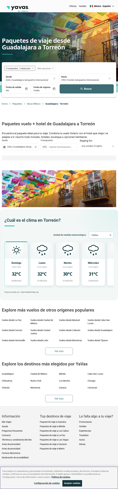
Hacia (64, 77)
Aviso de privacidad (11, 444)
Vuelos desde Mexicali (69, 320)
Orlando (6, 387)
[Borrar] (54, 78)
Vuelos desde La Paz (12, 320)
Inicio (5, 103)
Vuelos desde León (39, 340)
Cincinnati (92, 387)
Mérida (62, 374)
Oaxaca (62, 387)
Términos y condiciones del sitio (17, 439)
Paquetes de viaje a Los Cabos (54, 431)
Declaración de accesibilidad (15, 457)
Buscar (88, 88)
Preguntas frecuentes (12, 431)
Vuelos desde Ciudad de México (41, 322)
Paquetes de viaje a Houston (53, 444)
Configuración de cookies (47, 483)
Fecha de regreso (41, 87)
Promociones (85, 422)
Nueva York (35, 381)
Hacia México (33, 103)
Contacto (6, 435)
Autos (82, 439)
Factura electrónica (11, 453)
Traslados (83, 435)
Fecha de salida (13, 87)
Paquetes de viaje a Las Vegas (54, 439)
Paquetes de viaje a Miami (52, 448)
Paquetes (17, 103)
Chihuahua (7, 381)
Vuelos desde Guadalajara (100, 330)
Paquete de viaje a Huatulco (53, 422)
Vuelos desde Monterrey (70, 340)
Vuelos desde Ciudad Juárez (40, 332)
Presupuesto (47, 140)
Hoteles (82, 6)
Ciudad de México (38, 374)
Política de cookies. (61, 477)
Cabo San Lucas (95, 374)
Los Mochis (64, 381)
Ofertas (73, 6)
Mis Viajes (6, 422)
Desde (9, 77)
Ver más (59, 351)
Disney (82, 444)
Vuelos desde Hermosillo (13, 340)
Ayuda (5, 426)
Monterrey (35, 387)
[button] (15, 90)
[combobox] (20, 146)
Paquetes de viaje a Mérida (52, 426)
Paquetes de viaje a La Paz (52, 435)
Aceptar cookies (72, 483)
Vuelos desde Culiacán (69, 330)
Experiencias (85, 431)
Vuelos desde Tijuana (98, 340)
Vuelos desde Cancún (12, 330)
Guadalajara (8, 374)
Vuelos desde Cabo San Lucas (99, 322)
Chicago (91, 381)
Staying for (86, 140)
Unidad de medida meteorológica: (69, 235)
